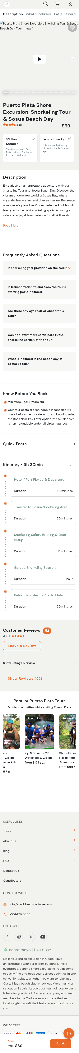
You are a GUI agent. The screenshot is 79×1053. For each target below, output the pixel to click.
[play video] (39, 59)
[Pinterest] (31, 937)
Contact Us (11, 871)
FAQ (6, 861)
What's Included (38, 14)
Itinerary (72, 14)
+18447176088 (19, 914)
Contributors (12, 881)
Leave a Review (22, 645)
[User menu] (70, 4)
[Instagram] (19, 937)
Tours (7, 831)
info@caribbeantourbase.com (30, 904)
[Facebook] (7, 937)
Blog (6, 851)
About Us (9, 841)
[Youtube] (43, 937)
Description (13, 14)
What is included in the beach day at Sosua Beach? (35, 361)
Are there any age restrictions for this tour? (36, 313)
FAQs (58, 14)
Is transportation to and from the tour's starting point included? (37, 289)
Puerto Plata (35, 718)
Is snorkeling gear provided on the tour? (37, 268)
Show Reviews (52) (25, 678)
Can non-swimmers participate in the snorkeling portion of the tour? (36, 337)
